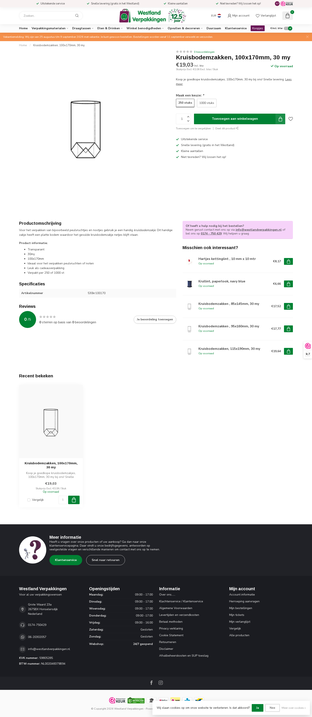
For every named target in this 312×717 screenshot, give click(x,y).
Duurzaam (214, 28)
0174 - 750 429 (211, 234)
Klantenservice (236, 28)
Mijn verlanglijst (239, 622)
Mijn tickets (236, 615)
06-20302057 (37, 637)
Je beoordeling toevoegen (155, 319)
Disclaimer (166, 649)
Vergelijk (38, 499)
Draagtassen (81, 28)
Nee (272, 708)
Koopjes (257, 28)
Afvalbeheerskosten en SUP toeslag (183, 656)
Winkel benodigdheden (143, 28)
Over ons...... (167, 595)
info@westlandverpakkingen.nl (259, 230)
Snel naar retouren (105, 560)
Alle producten (239, 635)
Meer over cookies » (294, 708)
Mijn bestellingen (240, 608)
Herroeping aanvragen (244, 601)
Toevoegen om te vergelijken (193, 128)
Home (23, 28)
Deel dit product (225, 128)
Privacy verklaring (171, 628)
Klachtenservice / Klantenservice (181, 601)
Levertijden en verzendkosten (179, 615)
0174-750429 (37, 625)
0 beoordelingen (204, 52)
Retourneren (167, 642)
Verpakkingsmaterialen (49, 28)
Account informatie (242, 595)
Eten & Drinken (108, 28)
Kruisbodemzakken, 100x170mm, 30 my (59, 45)
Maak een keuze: (190, 95)
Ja (257, 708)
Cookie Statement (171, 635)
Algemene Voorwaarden (175, 608)
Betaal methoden (171, 622)
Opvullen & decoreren (184, 28)
